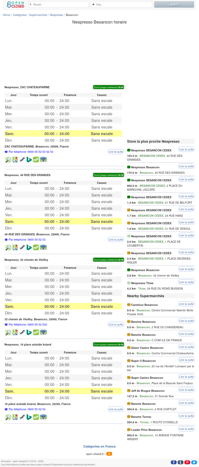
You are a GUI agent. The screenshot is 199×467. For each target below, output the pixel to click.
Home (6, 15)
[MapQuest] (35, 159)
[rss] (109, 454)
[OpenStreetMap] (7, 159)
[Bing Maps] (28, 159)
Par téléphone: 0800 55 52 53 (27, 409)
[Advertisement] (99, 54)
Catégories (19, 15)
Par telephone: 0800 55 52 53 (27, 239)
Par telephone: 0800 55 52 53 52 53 (31, 152)
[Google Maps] (14, 159)
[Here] (21, 159)
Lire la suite (116, 152)
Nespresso (56, 15)
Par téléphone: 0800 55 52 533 (28, 324)
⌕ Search (174, 4)
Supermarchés (38, 15)
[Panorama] (43, 159)
